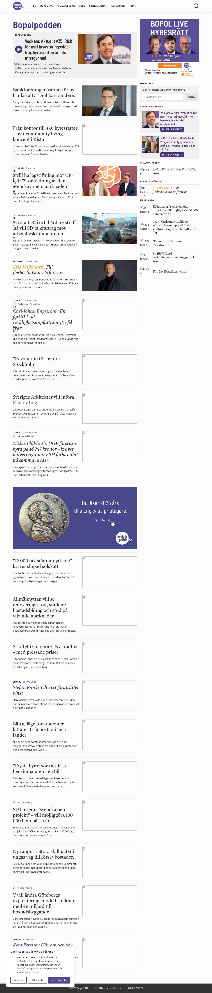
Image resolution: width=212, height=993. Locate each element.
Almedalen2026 (66, 5)
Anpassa (18, 980)
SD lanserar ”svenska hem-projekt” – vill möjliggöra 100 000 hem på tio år (43, 815)
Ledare (17, 681)
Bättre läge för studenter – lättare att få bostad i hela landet (40, 730)
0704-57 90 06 (135, 988)
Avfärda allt (37, 980)
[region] (40, 966)
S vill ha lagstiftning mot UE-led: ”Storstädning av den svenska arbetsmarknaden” (43, 181)
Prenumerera (97, 5)
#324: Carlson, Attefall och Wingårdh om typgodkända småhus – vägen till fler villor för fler (177, 143)
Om (132, 5)
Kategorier (118, 5)
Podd (82, 5)
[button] (172, 129)
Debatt (17, 300)
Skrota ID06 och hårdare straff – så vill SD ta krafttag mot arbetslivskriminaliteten (46, 228)
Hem (34, 5)
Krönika (18, 261)
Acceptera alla (59, 980)
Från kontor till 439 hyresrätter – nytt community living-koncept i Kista (45, 134)
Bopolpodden (37, 24)
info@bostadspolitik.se (107, 988)
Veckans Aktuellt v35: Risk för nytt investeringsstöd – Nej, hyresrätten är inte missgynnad (178, 118)
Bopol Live (46, 5)
